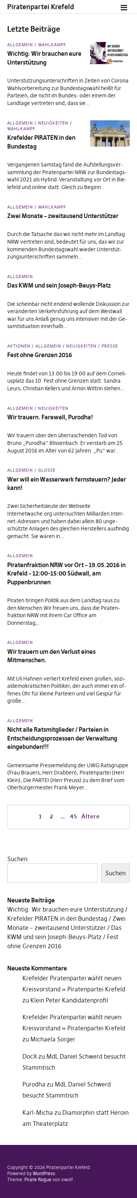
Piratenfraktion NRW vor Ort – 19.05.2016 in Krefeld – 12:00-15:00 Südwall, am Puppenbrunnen (66, 573)
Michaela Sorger (52, 1039)
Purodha (33, 1084)
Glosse (47, 470)
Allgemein (20, 44)
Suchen (17, 859)
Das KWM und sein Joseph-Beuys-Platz (59, 285)
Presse (110, 346)
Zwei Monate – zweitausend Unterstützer (62, 216)
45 (72, 816)
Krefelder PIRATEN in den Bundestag (57, 918)
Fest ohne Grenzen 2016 (39, 355)
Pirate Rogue (37, 1179)
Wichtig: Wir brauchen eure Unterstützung (65, 909)
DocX (29, 1056)
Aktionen (18, 346)
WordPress (44, 1173)
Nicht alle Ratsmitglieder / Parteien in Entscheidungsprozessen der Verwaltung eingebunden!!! (62, 738)
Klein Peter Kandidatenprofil (69, 1000)
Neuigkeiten (53, 123)
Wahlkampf (52, 44)
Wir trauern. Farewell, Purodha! (50, 417)
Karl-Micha (37, 1112)
